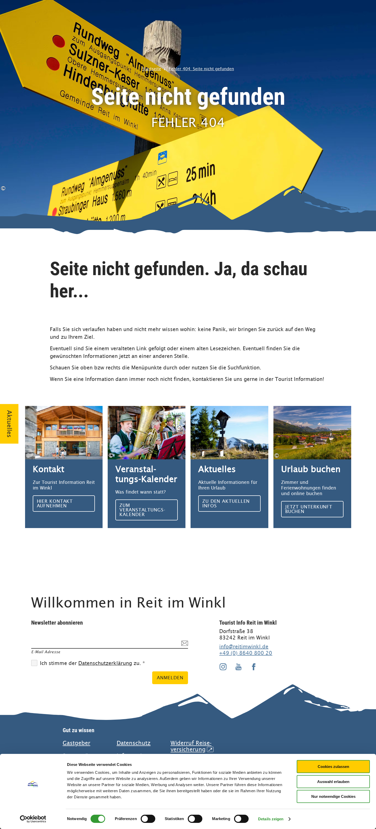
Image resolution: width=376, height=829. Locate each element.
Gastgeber (76, 743)
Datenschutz (134, 743)
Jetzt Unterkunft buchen (312, 467)
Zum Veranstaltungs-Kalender (146, 467)
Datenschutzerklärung (105, 663)
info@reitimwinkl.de (243, 647)
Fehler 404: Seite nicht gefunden (201, 68)
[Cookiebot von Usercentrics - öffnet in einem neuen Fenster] (33, 819)
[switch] (148, 819)
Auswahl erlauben (333, 781)
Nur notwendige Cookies (333, 796)
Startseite (151, 68)
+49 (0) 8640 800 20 (245, 653)
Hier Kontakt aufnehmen (64, 467)
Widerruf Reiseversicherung (191, 746)
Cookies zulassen (333, 766)
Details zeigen (270, 819)
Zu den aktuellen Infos (229, 467)
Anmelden (170, 677)
